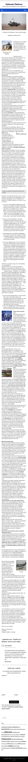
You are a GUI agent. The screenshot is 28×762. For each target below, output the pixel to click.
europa (17, 734)
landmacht (13, 739)
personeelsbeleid (4, 746)
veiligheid (13, 748)
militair (19, 741)
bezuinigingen (5, 729)
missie (6, 743)
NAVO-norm (12, 743)
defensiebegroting (16, 732)
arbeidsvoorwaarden (7, 727)
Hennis (9, 736)
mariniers (12, 741)
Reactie (4, 675)
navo (8, 743)
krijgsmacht (6, 738)
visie (2, 749)
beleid (19, 727)
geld (2, 736)
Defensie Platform (14, 4)
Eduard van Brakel (13, 734)
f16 (19, 734)
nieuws (16, 743)
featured (23, 734)
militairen (23, 741)
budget (18, 729)
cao (21, 729)
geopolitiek (5, 736)
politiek (10, 746)
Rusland (14, 746)
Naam (4, 695)
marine (8, 741)
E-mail (16, 695)
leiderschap (19, 739)
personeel (23, 743)
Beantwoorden (8, 661)
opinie (19, 743)
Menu (25, 10)
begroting (15, 727)
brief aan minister (13, 729)
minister (2, 743)
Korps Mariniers (22, 736)
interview (12, 736)
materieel (16, 741)
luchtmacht (4, 741)
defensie (8, 731)
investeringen (16, 736)
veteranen (25, 748)
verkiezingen (19, 748)
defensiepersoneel (5, 734)
